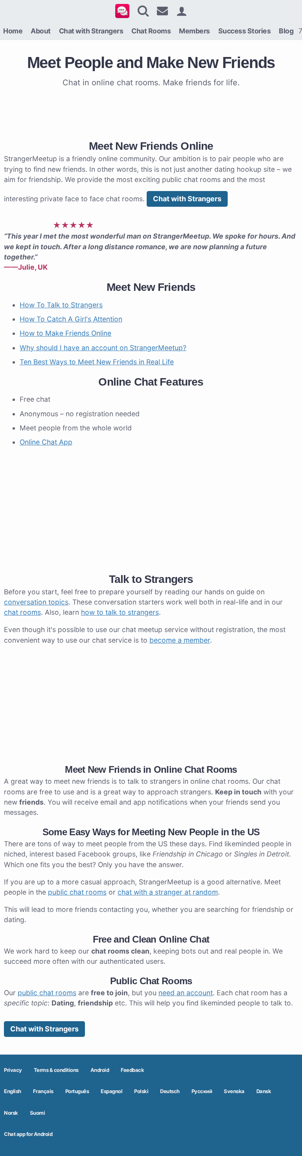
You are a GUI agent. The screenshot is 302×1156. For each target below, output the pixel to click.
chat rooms (22, 612)
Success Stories (244, 31)
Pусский (202, 1091)
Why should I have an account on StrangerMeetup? (103, 348)
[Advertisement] (151, 112)
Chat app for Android (28, 1134)
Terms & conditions (56, 1070)
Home (12, 31)
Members (194, 31)
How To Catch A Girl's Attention (71, 319)
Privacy (13, 1070)
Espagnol (111, 1091)
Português (77, 1091)
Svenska (234, 1091)
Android (99, 1070)
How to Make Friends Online (65, 333)
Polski (141, 1091)
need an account (185, 993)
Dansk (263, 1091)
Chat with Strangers (91, 31)
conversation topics (36, 602)
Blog (286, 31)
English (12, 1091)
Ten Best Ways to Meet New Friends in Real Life (97, 362)
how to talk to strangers (120, 612)
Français (43, 1091)
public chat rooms (77, 892)
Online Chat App (46, 442)
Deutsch (170, 1091)
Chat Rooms (151, 31)
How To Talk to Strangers (61, 305)
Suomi (37, 1113)
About (41, 31)
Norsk (11, 1113)
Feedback (132, 1070)
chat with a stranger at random (168, 892)
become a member (179, 640)
